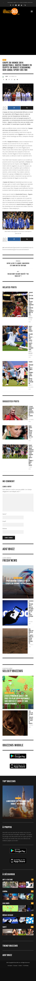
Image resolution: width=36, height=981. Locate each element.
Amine (6, 76)
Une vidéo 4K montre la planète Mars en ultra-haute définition (31, 636)
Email (4, 521)
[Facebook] (10, 5)
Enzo (30, 385)
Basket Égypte (13, 247)
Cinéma (5, 891)
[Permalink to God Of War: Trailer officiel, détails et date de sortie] (22, 908)
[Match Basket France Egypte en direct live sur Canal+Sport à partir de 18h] (18, 92)
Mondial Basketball (24, 249)
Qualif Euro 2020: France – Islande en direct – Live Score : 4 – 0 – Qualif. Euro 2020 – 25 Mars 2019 (31, 337)
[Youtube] (21, 5)
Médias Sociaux (8, 915)
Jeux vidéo (6, 903)
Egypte (14, 249)
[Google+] (13, 5)
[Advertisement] (18, 34)
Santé (4, 927)
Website (5, 528)
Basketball (25, 247)
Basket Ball (6, 247)
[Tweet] (27, 108)
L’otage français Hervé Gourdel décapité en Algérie (31, 411)
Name (5, 514)
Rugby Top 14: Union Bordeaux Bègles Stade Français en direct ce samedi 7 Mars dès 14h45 (31, 455)
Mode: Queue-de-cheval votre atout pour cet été (31, 431)
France (17, 249)
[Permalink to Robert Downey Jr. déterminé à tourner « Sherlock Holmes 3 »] (22, 896)
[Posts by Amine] (4, 76)
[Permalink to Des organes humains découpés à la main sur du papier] (29, 885)
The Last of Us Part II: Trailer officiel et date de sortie (31, 717)
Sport (4, 60)
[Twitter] (18, 5)
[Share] (14, 108)
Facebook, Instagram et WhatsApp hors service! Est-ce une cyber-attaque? (31, 609)
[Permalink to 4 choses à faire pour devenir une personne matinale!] (10, 932)
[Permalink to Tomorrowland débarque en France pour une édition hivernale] (22, 885)
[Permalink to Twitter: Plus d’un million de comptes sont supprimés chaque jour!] (29, 920)
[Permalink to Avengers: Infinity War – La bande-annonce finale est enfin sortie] (29, 896)
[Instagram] (16, 5)
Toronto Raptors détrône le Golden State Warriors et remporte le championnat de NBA (31, 303)
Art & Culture (8, 879)
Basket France (19, 247)
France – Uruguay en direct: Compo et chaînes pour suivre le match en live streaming (31, 372)
